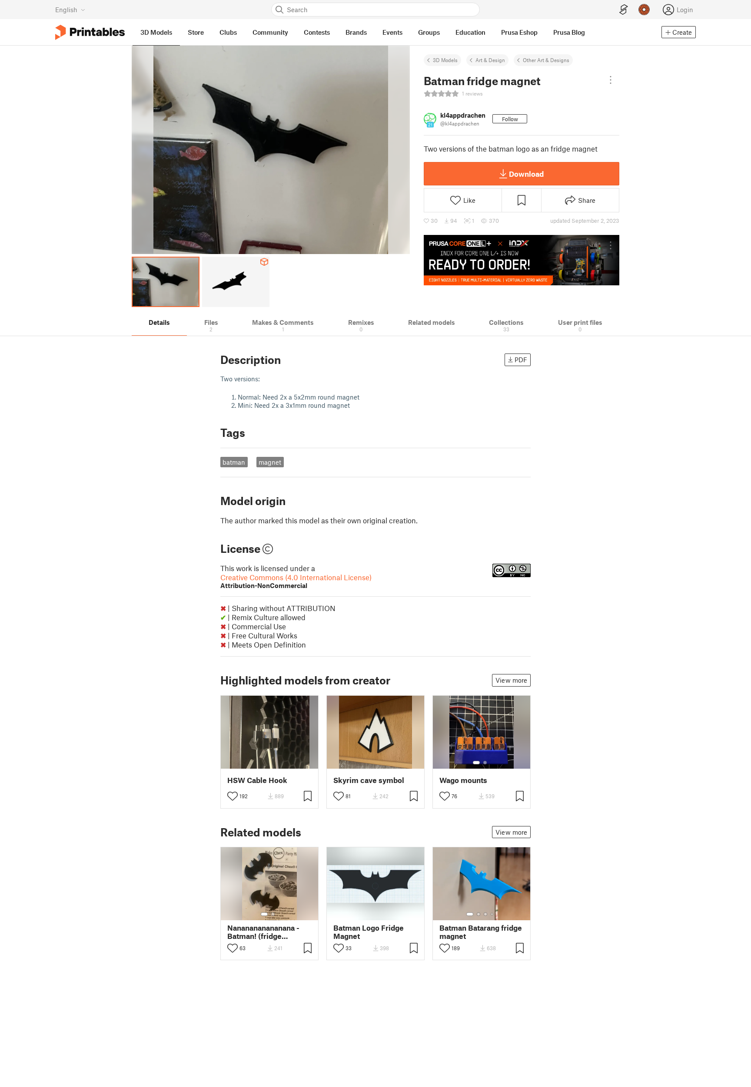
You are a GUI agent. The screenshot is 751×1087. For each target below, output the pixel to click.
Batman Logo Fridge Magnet (368, 932)
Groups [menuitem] (429, 32)
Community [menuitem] (270, 32)
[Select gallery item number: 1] (476, 762)
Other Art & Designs (546, 60)
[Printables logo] (90, 32)
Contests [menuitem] (317, 32)
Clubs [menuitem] (228, 32)
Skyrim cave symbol (368, 780)
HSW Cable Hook (257, 780)
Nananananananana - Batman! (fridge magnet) (263, 932)
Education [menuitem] (470, 32)
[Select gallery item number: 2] (485, 762)
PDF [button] (521, 359)
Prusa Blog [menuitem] (569, 32)
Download (526, 173)
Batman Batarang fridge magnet (480, 932)
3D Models (445, 60)
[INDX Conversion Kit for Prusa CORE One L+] (521, 260)
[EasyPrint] (623, 9)
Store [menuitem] (196, 32)
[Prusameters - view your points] (644, 9)
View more (511, 680)
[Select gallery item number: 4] (492, 914)
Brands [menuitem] (356, 32)
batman (234, 462)
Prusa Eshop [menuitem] (519, 32)
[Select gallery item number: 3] (485, 914)
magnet (270, 462)
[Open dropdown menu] (610, 80)
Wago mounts (463, 780)
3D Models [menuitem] (156, 32)
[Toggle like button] (232, 796)
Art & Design (490, 60)
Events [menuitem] (392, 32)
